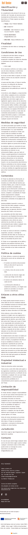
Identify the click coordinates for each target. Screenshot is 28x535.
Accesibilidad (5, 499)
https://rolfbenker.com (17, 39)
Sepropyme (24, 528)
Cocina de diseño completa (9, 483)
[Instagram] (6, 494)
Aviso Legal (7, 66)
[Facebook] (3, 494)
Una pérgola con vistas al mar (9, 486)
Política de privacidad (20, 526)
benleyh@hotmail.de (11, 476)
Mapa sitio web (5, 501)
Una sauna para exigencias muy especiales (13, 488)
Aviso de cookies (5, 528)
